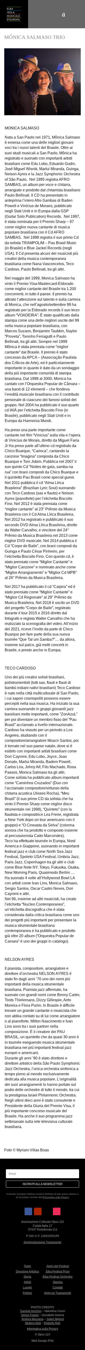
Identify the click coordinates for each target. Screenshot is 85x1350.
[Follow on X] (47, 1211)
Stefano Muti (33, 1323)
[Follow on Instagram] (56, 1211)
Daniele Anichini (30, 1311)
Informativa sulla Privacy (56, 1197)
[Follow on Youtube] (38, 1211)
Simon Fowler (30, 1315)
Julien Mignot (55, 1319)
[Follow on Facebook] (28, 1211)
